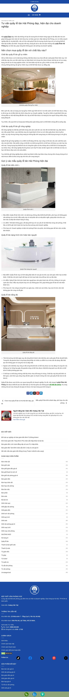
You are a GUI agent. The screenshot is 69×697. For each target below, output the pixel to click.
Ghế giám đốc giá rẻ (7, 678)
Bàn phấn (4, 493)
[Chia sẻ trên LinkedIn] (41, 393)
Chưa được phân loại (7, 20)
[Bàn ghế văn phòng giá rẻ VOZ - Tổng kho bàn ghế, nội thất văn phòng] (34, 8)
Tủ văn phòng (5, 569)
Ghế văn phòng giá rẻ (8, 524)
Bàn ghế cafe (5, 465)
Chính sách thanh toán (8, 647)
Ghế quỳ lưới (5, 517)
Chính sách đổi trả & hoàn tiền (11, 650)
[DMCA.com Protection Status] (6, 653)
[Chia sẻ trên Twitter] (31, 393)
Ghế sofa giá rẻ (6, 688)
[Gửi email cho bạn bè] (34, 393)
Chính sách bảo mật (7, 643)
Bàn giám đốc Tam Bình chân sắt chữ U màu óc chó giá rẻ (19, 447)
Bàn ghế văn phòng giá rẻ (9, 475)
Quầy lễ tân (5, 541)
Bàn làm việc (5, 489)
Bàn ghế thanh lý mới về (9, 472)
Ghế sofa (4, 520)
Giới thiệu (4, 640)
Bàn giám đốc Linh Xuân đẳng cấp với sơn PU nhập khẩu (19, 444)
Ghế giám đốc (5, 510)
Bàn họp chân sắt (6, 482)
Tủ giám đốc (5, 551)
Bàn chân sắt (5, 461)
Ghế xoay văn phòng (8, 531)
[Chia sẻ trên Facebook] (28, 393)
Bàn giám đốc (5, 479)
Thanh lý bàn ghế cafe (8, 545)
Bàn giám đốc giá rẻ (7, 675)
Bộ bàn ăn (4, 500)
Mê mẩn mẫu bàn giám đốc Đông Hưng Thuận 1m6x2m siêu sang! (22, 451)
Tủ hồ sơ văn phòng (7, 684)
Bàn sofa (4, 496)
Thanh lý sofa (5, 548)
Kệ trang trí (4, 538)
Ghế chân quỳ (5, 503)
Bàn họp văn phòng (7, 486)
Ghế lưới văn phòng (7, 513)
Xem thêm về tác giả (19, 419)
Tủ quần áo (5, 562)
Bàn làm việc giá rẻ (7, 669)
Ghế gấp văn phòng (7, 506)
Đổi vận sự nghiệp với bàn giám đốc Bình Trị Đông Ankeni (19, 437)
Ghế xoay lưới (6, 527)
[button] (29, 15)
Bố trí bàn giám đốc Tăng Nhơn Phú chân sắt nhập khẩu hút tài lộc (22, 441)
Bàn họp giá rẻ (6, 681)
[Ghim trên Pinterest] (37, 393)
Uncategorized (6, 572)
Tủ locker (4, 558)
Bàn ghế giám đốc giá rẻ (9, 468)
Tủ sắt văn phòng (6, 565)
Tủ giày (3, 555)
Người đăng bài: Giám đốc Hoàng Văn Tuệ (28, 411)
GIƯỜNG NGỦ (6, 534)
